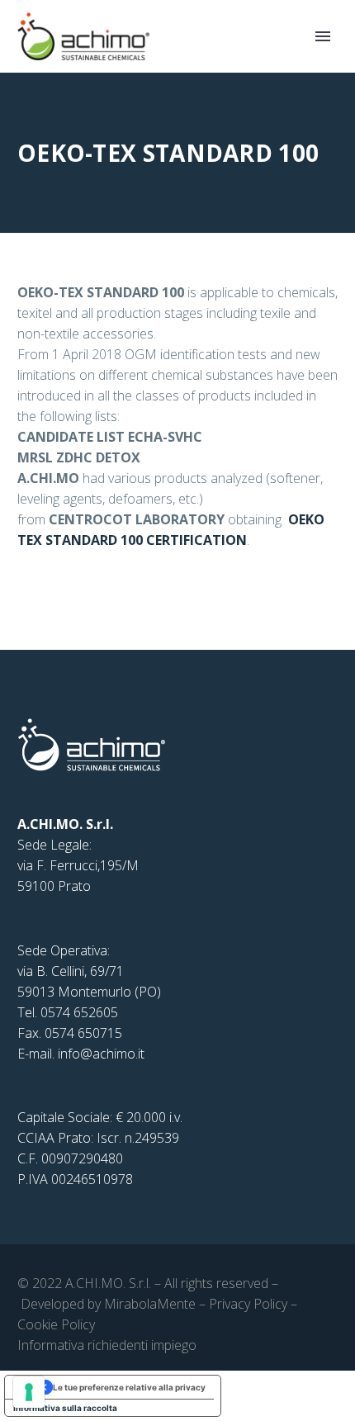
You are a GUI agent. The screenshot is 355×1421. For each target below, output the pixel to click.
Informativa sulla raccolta (65, 1408)
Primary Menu (323, 36)
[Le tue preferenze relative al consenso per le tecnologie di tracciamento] (29, 1392)
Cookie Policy (56, 1324)
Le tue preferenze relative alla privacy (129, 1387)
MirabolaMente (150, 1304)
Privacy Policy (248, 1304)
